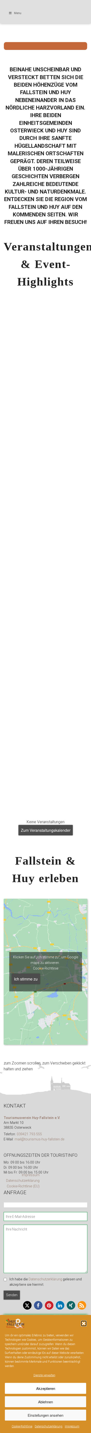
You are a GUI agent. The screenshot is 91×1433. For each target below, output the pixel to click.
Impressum (72, 1426)
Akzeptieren (45, 1388)
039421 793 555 (29, 1134)
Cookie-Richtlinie (22, 1426)
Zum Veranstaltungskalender (45, 830)
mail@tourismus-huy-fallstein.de (39, 1139)
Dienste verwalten (44, 1375)
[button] (83, 1323)
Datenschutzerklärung (48, 1426)
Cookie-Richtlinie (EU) (23, 1186)
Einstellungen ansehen (45, 1415)
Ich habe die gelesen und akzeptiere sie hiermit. (45, 1281)
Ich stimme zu (26, 979)
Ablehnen (45, 1401)
